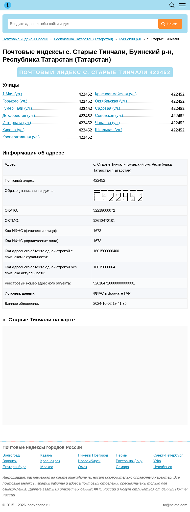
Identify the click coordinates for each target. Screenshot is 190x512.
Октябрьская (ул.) (111, 101)
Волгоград (11, 455)
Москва (46, 467)
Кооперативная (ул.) (21, 137)
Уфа (157, 461)
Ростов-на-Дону (129, 461)
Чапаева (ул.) (107, 123)
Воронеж (9, 461)
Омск (82, 467)
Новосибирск (89, 461)
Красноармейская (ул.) (116, 94)
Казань (46, 455)
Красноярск (50, 461)
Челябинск (162, 467)
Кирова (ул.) (13, 130)
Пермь (121, 455)
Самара (122, 467)
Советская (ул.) (109, 115)
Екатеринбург (14, 467)
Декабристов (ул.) (18, 115)
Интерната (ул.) (16, 123)
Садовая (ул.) (107, 108)
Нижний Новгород (93, 455)
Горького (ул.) (14, 101)
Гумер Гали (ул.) (17, 108)
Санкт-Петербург (168, 455)
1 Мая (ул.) (12, 94)
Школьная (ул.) (108, 130)
